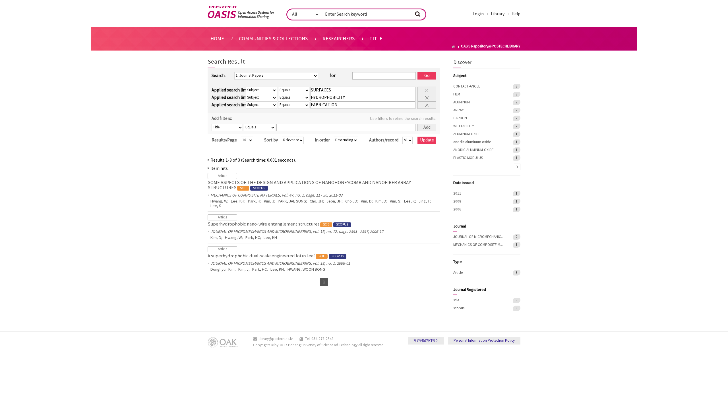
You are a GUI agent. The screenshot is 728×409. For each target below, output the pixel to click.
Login (478, 14)
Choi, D (351, 201)
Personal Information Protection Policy (484, 341)
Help (516, 14)
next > (517, 167)
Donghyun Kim (222, 270)
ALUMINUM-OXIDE (467, 134)
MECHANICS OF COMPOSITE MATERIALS (478, 245)
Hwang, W (218, 201)
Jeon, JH (334, 201)
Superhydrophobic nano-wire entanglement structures (278, 224)
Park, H (254, 201)
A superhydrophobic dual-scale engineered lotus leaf (276, 256)
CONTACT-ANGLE (466, 86)
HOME (217, 38)
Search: (219, 76)
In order (322, 140)
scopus (458, 308)
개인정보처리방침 (426, 341)
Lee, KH (237, 201)
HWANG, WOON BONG (306, 270)
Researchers (338, 38)
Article (458, 273)
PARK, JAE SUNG (292, 201)
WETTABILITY (463, 126)
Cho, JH (316, 201)
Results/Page (224, 140)
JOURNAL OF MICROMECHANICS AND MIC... (478, 237)
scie (456, 300)
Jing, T (424, 201)
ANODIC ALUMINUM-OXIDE (473, 150)
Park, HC (252, 238)
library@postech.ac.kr (276, 339)
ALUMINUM (461, 102)
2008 (457, 201)
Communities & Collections (273, 38)
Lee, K (409, 201)
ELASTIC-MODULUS (468, 158)
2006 (457, 209)
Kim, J (269, 201)
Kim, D (366, 201)
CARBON (460, 118)
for (333, 76)
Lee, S (215, 206)
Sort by (271, 140)
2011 (457, 193)
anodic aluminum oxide (472, 142)
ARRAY (458, 110)
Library (497, 14)
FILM (456, 94)
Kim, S (395, 201)
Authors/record (383, 140)
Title (375, 38)
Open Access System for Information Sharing (241, 12)
